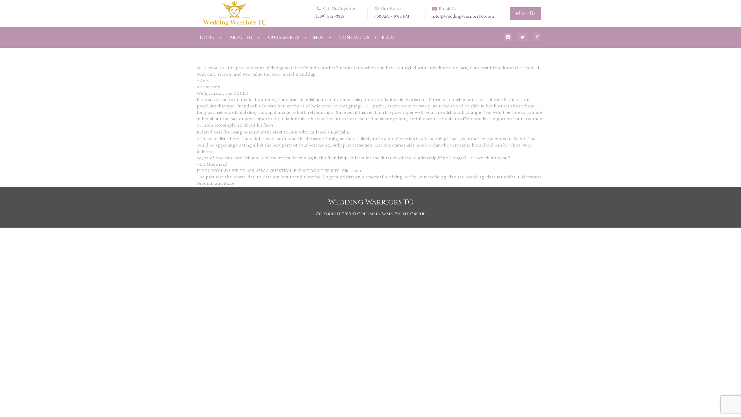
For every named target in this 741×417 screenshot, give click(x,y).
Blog (388, 37)
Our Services (283, 37)
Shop (318, 37)
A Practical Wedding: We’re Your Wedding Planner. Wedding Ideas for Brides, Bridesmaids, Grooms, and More (370, 180)
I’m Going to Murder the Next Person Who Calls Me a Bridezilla (285, 132)
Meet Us (525, 13)
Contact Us (354, 37)
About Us (241, 37)
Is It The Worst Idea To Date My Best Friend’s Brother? (270, 177)
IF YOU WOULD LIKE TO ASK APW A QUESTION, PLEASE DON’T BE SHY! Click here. (280, 171)
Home (207, 37)
